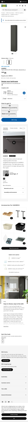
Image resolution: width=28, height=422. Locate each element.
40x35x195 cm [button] (22, 69)
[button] (6, 180)
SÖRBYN (9, 90)
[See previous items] (2, 339)
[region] (14, 38)
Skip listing (3, 337)
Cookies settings (14, 414)
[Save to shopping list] (25, 27)
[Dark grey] (9, 62)
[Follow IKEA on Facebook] (2, 402)
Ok (14, 418)
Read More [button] (6, 326)
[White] (3, 62)
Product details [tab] (14, 128)
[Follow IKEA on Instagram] (5, 402)
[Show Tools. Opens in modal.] (7, 239)
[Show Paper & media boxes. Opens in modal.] (7, 226)
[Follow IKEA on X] (12, 402)
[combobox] (12, 9)
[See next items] (23, 128)
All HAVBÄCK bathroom (14, 272)
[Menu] (25, 5)
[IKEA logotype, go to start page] (4, 6)
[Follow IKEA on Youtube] (9, 402)
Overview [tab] (5, 128)
